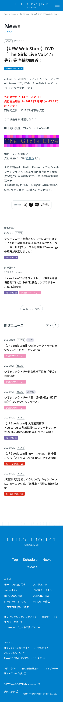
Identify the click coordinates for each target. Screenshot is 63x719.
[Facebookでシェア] (31, 205)
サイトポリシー (50, 668)
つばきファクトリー (44, 590)
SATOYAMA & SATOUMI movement (20, 684)
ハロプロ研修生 (41, 601)
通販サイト (47, 616)
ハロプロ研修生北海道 (16, 607)
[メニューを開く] (57, 5)
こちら (30, 158)
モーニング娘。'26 (14, 584)
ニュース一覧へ (31, 308)
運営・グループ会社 (13, 673)
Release (31, 567)
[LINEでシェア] (37, 205)
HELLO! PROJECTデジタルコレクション (23, 657)
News (46, 559)
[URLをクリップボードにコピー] (45, 205)
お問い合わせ (10, 668)
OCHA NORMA (41, 595)
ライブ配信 (39, 647)
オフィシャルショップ (14, 647)
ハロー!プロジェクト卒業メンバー (22, 627)
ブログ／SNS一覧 (13, 622)
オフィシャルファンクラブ (18, 616)
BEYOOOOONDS (13, 595)
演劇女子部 (9, 691)
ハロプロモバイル (12, 652)
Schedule (30, 559)
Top (15, 559)
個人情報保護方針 (30, 668)
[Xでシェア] (25, 204)
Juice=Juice (11, 590)
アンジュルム (40, 584)
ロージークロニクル (15, 601)
